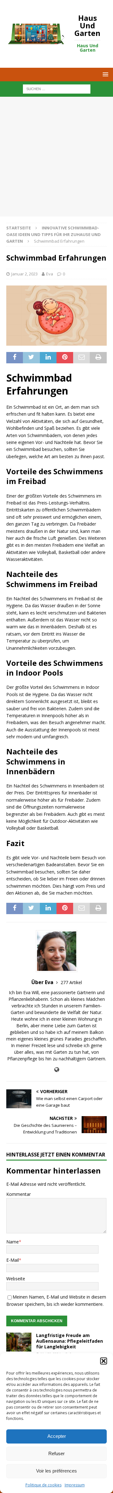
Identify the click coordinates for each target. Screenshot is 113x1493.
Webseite (15, 1279)
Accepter (56, 1436)
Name (12, 1242)
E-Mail (12, 1260)
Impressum (75, 1485)
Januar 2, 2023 (24, 274)
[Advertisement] (56, 156)
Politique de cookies (43, 1485)
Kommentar (18, 1194)
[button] (103, 1361)
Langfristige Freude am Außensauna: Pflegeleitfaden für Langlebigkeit (69, 1341)
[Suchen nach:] (56, 89)
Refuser (56, 1453)
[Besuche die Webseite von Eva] (56, 1070)
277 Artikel (71, 982)
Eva (49, 274)
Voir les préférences (56, 1470)
